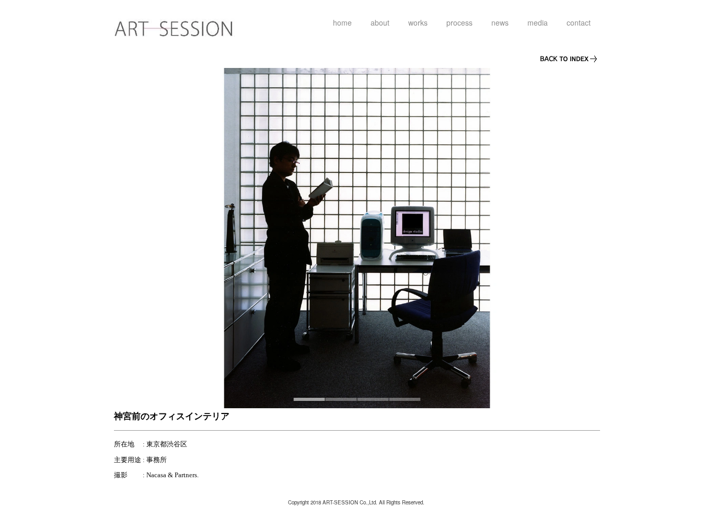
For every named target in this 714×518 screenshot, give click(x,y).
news (500, 22)
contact (579, 22)
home (342, 22)
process (459, 22)
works (418, 22)
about (380, 22)
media (537, 22)
